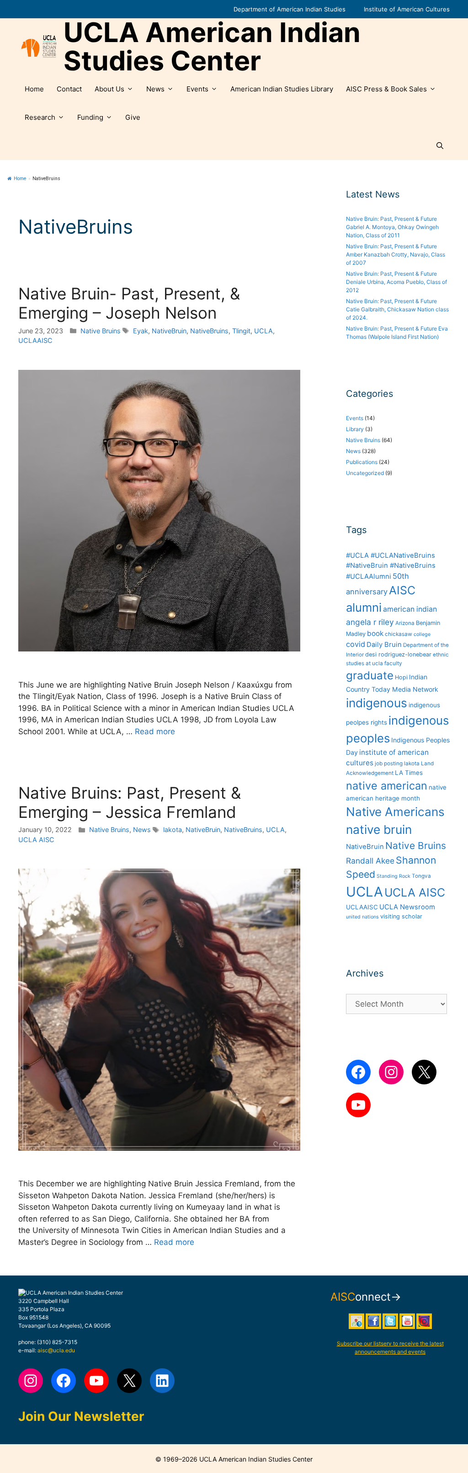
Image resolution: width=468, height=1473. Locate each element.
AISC (402, 590)
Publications (362, 462)
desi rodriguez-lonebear (398, 654)
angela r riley (370, 622)
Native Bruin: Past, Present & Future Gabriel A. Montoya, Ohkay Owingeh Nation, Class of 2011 (392, 227)
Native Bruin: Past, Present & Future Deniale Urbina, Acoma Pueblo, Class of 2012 (396, 282)
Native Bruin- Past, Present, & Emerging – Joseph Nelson (129, 303)
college (422, 634)
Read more (155, 731)
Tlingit (241, 331)
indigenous (376, 703)
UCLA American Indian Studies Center (212, 46)
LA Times (409, 772)
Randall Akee (370, 860)
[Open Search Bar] (440, 146)
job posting (389, 763)
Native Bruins (100, 331)
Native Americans (395, 812)
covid (355, 644)
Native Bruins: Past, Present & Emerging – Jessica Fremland (129, 802)
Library (355, 429)
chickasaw (398, 634)
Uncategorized (365, 473)
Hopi (401, 677)
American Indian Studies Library (281, 89)
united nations (362, 917)
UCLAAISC (35, 340)
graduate (370, 675)
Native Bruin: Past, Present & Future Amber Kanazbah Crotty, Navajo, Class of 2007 (395, 254)
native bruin (379, 829)
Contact (69, 89)
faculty (393, 663)
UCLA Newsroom (407, 907)
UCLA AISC (36, 839)
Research (40, 117)
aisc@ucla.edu (56, 1350)
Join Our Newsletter (81, 1416)
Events (197, 89)
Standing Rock (393, 876)
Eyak (140, 331)
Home (34, 89)
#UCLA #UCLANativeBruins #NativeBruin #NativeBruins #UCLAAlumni (391, 566)
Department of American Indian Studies (290, 9)
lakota (172, 829)
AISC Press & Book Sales (386, 89)
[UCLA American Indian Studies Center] (38, 46)
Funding (90, 117)
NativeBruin (169, 331)
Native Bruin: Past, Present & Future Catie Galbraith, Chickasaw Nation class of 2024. (397, 309)
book (375, 633)
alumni (364, 607)
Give (132, 117)
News (155, 89)
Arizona (405, 623)
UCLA (263, 331)
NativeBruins (209, 331)
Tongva (421, 876)
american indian (410, 609)
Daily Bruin (384, 644)
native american (386, 785)
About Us (109, 89)
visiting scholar (401, 916)
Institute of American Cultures (407, 9)
